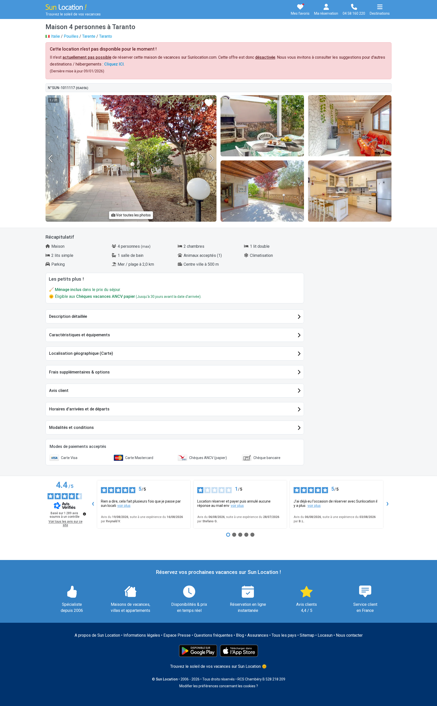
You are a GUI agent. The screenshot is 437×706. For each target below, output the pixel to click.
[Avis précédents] (92, 504)
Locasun (325, 635)
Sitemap (307, 635)
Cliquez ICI (114, 64)
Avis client (59, 390)
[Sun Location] (66, 6)
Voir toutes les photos (133, 215)
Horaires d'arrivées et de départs (79, 409)
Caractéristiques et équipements (79, 335)
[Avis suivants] (387, 504)
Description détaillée (68, 316)
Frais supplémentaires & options (79, 372)
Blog (240, 635)
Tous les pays (284, 635)
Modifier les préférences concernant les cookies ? (218, 686)
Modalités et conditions (71, 427)
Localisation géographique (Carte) (81, 353)
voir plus (123, 506)
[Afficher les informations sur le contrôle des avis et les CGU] (84, 514)
